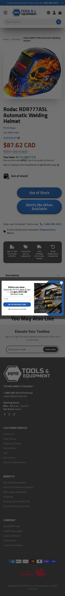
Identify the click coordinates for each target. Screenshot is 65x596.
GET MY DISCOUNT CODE (17, 304)
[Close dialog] (61, 282)
